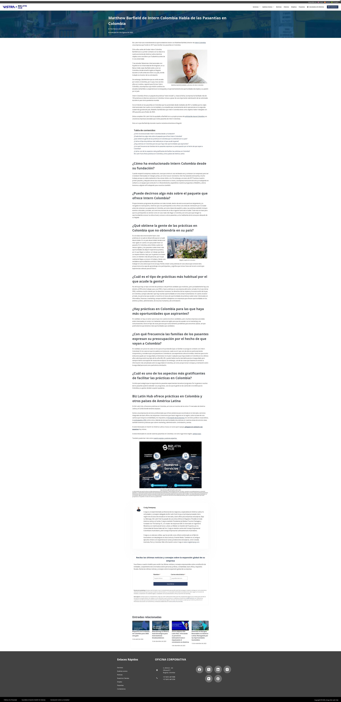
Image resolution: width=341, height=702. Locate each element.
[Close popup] (208, 275)
